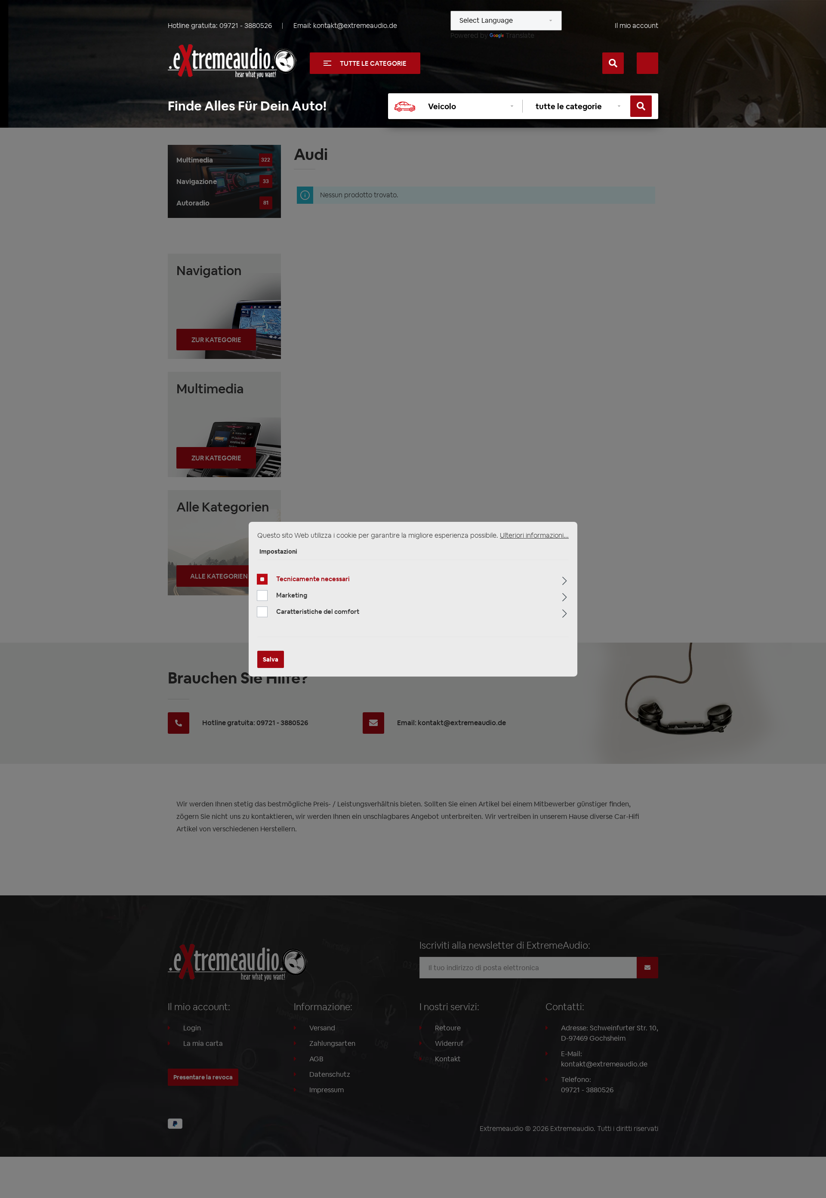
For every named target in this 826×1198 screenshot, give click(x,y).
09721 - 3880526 (245, 25)
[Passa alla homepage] (232, 61)
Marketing (291, 595)
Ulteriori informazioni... (534, 534)
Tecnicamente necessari (313, 579)
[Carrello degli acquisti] (647, 63)
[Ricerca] (613, 63)
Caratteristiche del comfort (317, 611)
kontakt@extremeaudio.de (355, 25)
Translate (519, 35)
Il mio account (636, 25)
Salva (270, 659)
